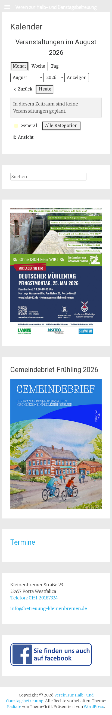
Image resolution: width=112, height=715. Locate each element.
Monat (19, 66)
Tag (55, 66)
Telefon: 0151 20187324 (34, 598)
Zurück (25, 89)
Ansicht (24, 138)
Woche (38, 66)
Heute (45, 89)
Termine (22, 542)
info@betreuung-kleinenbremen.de (48, 608)
